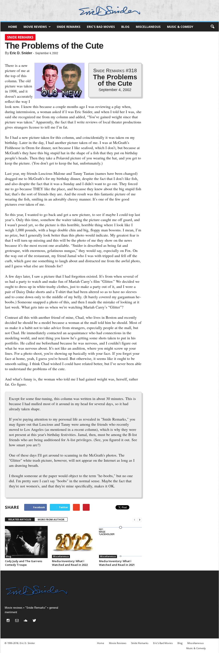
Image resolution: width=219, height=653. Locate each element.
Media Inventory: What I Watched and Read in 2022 (70, 563)
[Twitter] (35, 621)
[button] (212, 26)
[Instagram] (9, 621)
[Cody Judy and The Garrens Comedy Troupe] (26, 542)
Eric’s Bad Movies (101, 27)
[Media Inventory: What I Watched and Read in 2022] (73, 542)
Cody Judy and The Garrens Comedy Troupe (23, 563)
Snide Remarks (68, 27)
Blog (125, 27)
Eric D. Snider (21, 53)
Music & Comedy (180, 27)
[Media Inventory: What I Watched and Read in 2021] (120, 542)
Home (12, 27)
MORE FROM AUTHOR (51, 519)
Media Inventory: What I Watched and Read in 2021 (117, 563)
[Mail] (17, 621)
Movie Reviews (35, 27)
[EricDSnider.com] (109, 10)
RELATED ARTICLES (19, 519)
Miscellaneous (148, 27)
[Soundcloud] (26, 621)
